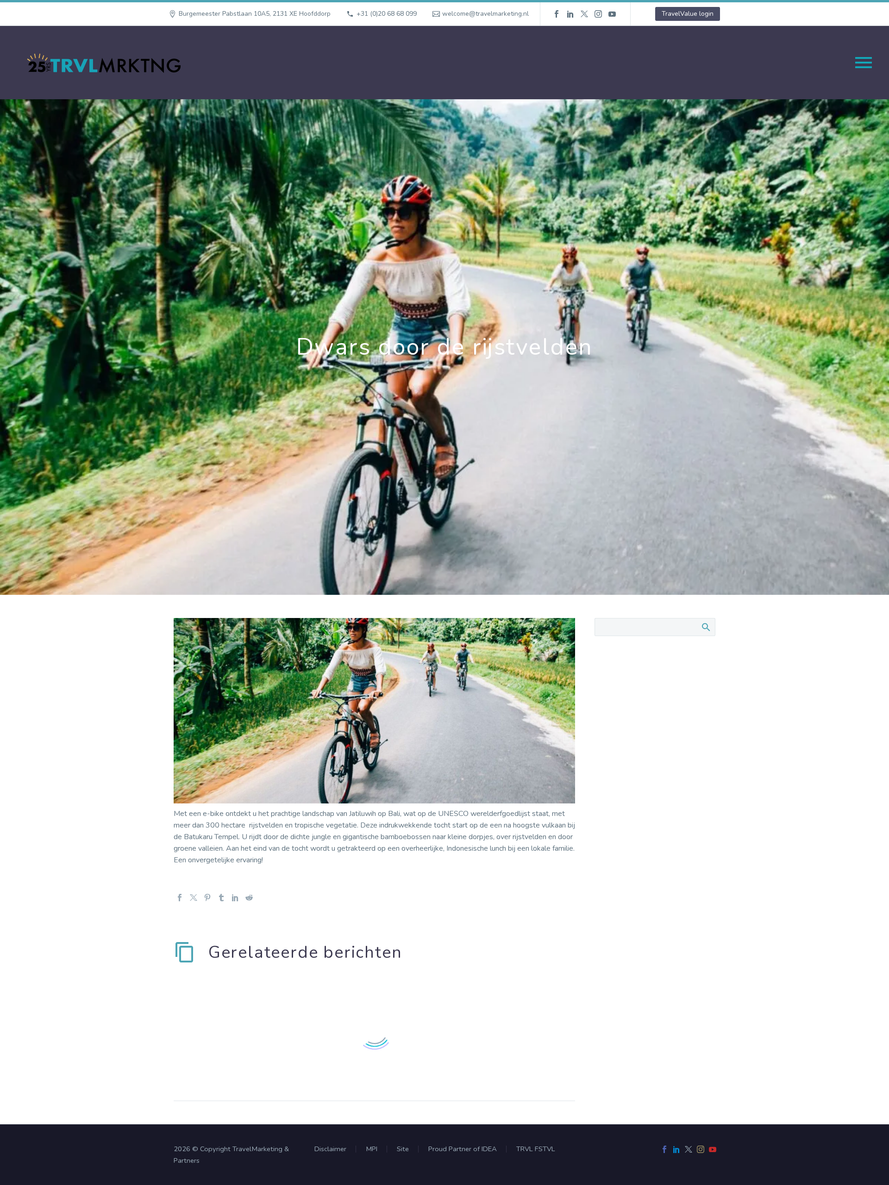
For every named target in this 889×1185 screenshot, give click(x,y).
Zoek (705, 627)
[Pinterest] (207, 897)
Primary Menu (863, 63)
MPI (371, 1149)
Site (403, 1149)
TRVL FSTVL (535, 1149)
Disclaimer (330, 1149)
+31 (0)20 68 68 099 (387, 13)
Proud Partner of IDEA (462, 1149)
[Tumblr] (221, 897)
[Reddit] (249, 897)
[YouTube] (612, 14)
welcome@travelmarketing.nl (485, 13)
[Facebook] (556, 14)
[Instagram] (598, 14)
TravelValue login (688, 13)
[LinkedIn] (570, 14)
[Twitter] (584, 14)
